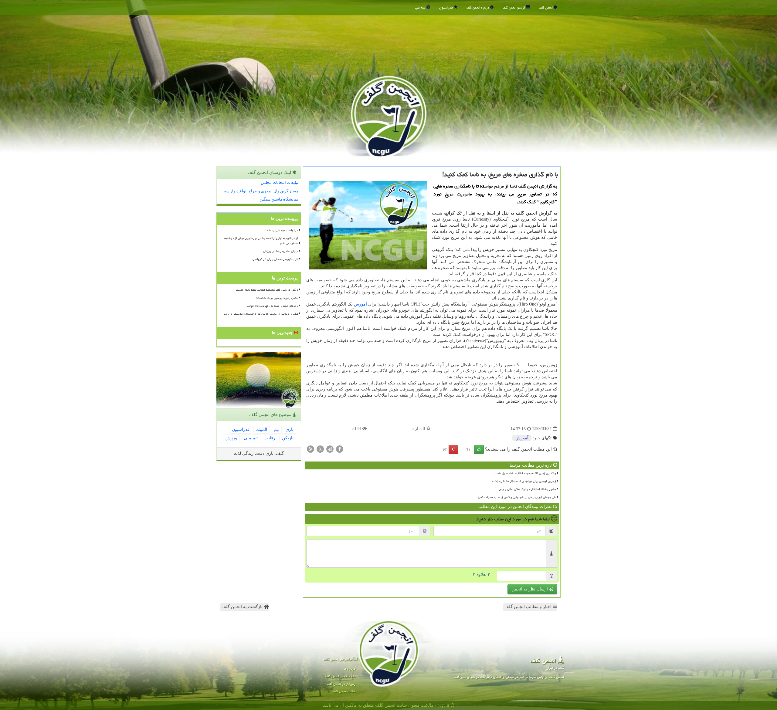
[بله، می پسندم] (479, 449)
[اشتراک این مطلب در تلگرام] (330, 448)
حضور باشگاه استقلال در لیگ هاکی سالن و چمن (527, 489)
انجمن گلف (546, 7)
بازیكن (287, 438)
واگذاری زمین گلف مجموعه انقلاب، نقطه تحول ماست (525, 473)
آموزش (360, 304)
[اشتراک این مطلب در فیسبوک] (339, 448)
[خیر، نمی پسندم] (453, 449)
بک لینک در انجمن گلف (340, 676)
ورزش (231, 438)
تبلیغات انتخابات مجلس (279, 182)
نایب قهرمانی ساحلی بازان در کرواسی (275, 259)
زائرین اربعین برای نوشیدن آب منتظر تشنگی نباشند (523, 481)
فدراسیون (446, 7)
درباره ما (349, 668)
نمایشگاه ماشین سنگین (279, 199)
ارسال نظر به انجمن (530, 589)
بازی (289, 429)
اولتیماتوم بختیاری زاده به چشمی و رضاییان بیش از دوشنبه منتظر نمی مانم (261, 240)
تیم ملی (420, 7)
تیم (276, 429)
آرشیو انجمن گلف (514, 7)
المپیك (261, 429)
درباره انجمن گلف (478, 7)
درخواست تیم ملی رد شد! (282, 230)
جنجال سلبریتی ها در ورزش (280, 251)
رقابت (269, 438)
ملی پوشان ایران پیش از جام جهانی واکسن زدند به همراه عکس (517, 497)
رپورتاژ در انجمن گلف (341, 684)
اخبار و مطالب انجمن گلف (528, 606)
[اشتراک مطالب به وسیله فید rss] (310, 448)
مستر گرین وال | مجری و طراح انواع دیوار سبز (260, 191)
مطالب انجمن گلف (344, 691)
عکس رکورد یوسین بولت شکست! (277, 298)
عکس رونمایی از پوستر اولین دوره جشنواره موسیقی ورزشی (260, 314)
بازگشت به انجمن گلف (243, 606)
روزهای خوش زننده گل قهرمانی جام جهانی (272, 306)
